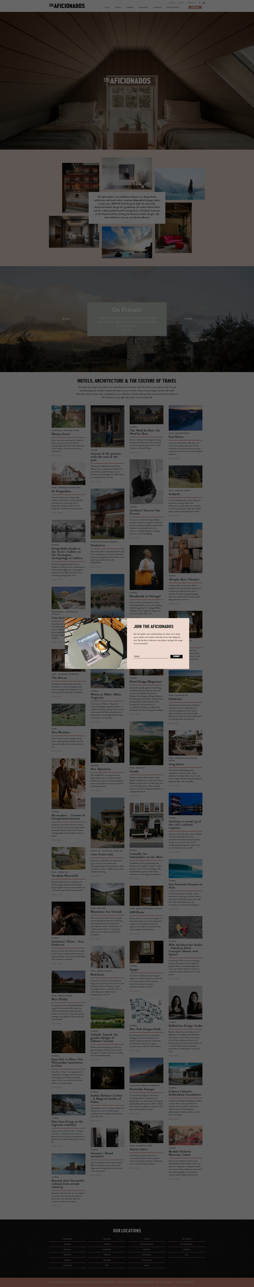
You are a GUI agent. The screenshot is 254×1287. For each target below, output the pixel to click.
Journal (157, 7)
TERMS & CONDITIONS (144, 1282)
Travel (118, 7)
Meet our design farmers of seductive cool (127, 85)
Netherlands (147, 1244)
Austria (67, 1244)
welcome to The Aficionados (127, 85)
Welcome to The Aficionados (127, 85)
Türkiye (186, 1249)
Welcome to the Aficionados (127, 85)
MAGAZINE (143, 7)
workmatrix (188, 1282)
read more (57, 456)
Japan (147, 1239)
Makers (130, 7)
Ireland (107, 1260)
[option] (127, 81)
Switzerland (186, 1244)
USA (186, 1255)
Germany (107, 1249)
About (182, 3)
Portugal (147, 1255)
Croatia (67, 1255)
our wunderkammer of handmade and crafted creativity (127, 85)
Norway (147, 1249)
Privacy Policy (125, 1282)
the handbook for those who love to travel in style (127, 85)
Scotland (146, 1260)
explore (127, 222)
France (107, 1244)
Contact (191, 3)
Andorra (67, 1239)
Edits (107, 7)
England (67, 1265)
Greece (107, 1255)
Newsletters (173, 7)
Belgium (67, 1249)
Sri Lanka (186, 1239)
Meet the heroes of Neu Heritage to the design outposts (127, 85)
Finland (107, 1239)
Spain (146, 1265)
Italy (107, 1265)
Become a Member (164, 1282)
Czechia (67, 1260)
